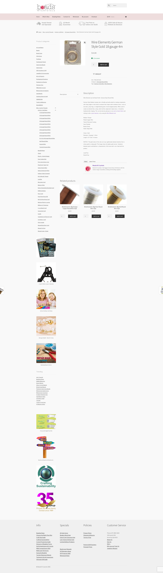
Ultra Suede (41, 222)
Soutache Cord (42, 211)
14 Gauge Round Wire (44, 115)
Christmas (39, 56)
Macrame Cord (41, 182)
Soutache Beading (41, 553)
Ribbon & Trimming (43, 205)
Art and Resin (39, 47)
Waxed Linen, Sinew (43, 231)
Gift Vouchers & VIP (41, 70)
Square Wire (42, 144)
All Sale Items (64, 533)
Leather (40, 179)
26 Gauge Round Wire (44, 132)
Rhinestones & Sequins (42, 90)
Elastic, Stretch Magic (43, 156)
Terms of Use (87, 537)
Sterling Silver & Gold (42, 96)
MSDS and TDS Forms (42, 550)
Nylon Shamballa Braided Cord (46, 188)
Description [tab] (63, 94)
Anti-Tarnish (39, 377)
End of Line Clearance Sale (67, 537)
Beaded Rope (41, 150)
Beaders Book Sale (65, 535)
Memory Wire (41, 185)
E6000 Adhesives (40, 381)
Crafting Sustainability (42, 540)
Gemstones (39, 67)
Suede (39, 214)
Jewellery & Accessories (42, 73)
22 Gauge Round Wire (44, 127)
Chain (39, 153)
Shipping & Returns (89, 535)
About (85, 161)
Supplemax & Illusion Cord (45, 217)
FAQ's (108, 544)
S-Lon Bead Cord (42, 208)
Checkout (94, 17)
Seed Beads (39, 93)
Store (38, 17)
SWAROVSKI (39, 99)
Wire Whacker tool (111, 113)
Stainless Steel (40, 398)
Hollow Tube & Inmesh (44, 173)
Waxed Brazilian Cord (43, 225)
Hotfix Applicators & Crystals (44, 546)
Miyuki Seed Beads (41, 387)
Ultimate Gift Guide (41, 559)
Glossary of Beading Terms (44, 544)
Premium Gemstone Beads (43, 389)
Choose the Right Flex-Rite (44, 535)
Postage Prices (87, 547)
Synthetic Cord (42, 219)
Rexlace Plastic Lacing (44, 202)
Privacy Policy (87, 533)
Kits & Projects (40, 76)
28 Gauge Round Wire (44, 135)
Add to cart (103, 64)
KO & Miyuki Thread (43, 176)
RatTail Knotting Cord (43, 199)
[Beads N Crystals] (87, 168)
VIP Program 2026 (65, 553)
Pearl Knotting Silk (43, 196)
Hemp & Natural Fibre (43, 170)
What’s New (46, 17)
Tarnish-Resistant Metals (43, 555)
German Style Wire (99, 84)
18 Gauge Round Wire (70, 32)
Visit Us (109, 542)
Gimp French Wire (42, 168)
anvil (115, 111)
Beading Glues (40, 379)
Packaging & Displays (42, 79)
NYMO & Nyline (42, 191)
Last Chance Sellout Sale (67, 540)
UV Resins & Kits (40, 404)
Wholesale (76, 17)
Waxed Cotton (41, 228)
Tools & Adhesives (41, 102)
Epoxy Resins (39, 383)
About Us (109, 540)
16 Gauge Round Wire (44, 118)
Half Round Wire (43, 141)
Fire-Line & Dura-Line (43, 162)
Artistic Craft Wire (59, 32)
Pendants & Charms (41, 82)
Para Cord (40, 193)
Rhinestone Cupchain (42, 393)
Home (39, 32)
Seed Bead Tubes (40, 396)
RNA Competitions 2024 (43, 548)
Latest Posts (92, 161)
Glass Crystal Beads (41, 385)
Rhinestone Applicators (42, 391)
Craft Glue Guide (41, 537)
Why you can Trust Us (113, 546)
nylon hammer (95, 113)
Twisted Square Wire (44, 147)
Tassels (38, 400)
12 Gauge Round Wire (44, 112)
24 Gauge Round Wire (44, 130)
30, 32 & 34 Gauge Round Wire (47, 138)
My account (85, 17)
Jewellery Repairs (112, 548)
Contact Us (66, 17)
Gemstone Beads (40, 65)
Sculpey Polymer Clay (42, 394)
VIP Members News (65, 551)
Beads (38, 50)
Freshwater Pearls (41, 62)
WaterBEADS (39, 105)
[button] (84, 42)
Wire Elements (108, 84)
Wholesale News (64, 555)
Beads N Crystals (98, 165)
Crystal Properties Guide (43, 542)
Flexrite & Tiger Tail (43, 165)
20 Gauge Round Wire (44, 124)
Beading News (56, 17)
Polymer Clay (39, 85)
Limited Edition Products (67, 542)
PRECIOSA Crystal (41, 88)
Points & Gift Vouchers (89, 545)
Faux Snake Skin (42, 159)
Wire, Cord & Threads (48, 32)
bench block (120, 111)
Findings (38, 59)
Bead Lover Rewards (65, 549)
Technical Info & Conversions (44, 557)
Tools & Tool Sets (41, 402)
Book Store (39, 53)
